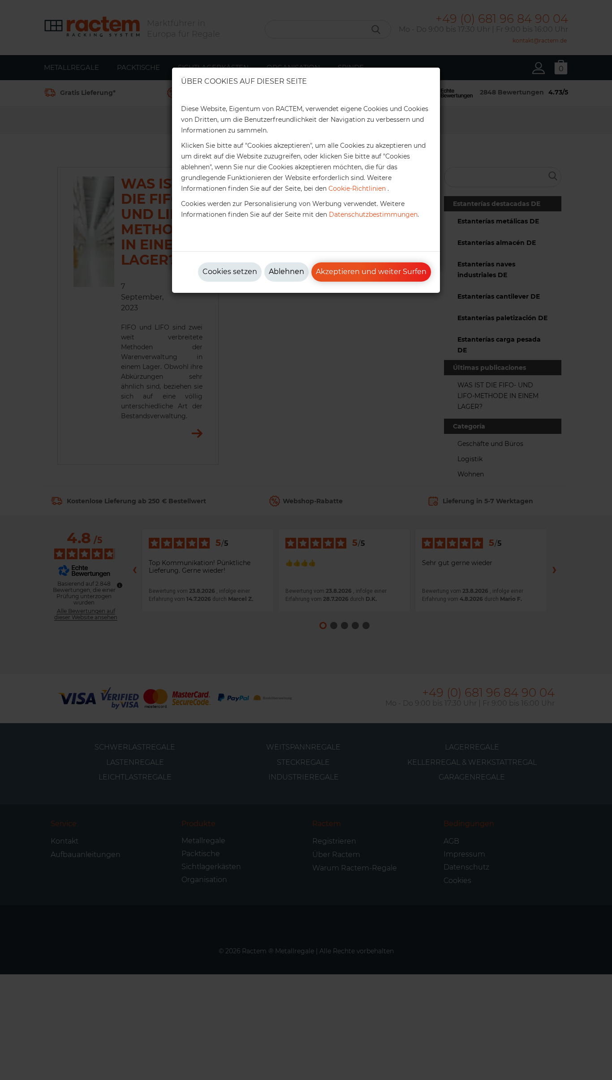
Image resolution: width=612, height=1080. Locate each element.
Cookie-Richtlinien (357, 188)
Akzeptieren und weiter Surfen (371, 271)
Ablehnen (286, 271)
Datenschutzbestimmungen (373, 214)
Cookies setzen (230, 271)
